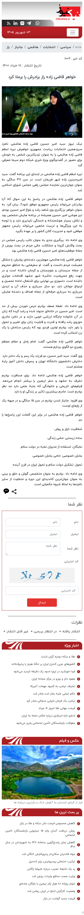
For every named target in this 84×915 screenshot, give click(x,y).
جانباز (19, 47)
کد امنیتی (71, 561)
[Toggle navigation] (73, 32)
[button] (5, 769)
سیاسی (65, 47)
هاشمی (33, 47)
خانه (78, 47)
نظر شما (72, 548)
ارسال (42, 602)
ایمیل (74, 534)
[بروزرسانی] (42, 575)
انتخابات (49, 47)
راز (8, 47)
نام (76, 522)
